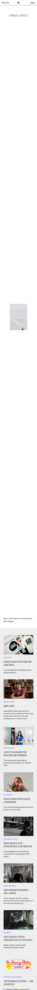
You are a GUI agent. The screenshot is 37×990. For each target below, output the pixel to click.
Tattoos (8, 932)
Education (12, 886)
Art (4, 795)
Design (6, 886)
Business (9, 795)
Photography (8, 839)
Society (15, 839)
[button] (18, 2)
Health (12, 748)
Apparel (6, 702)
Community (8, 657)
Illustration (18, 977)
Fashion (11, 702)
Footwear (6, 748)
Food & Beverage (9, 977)
